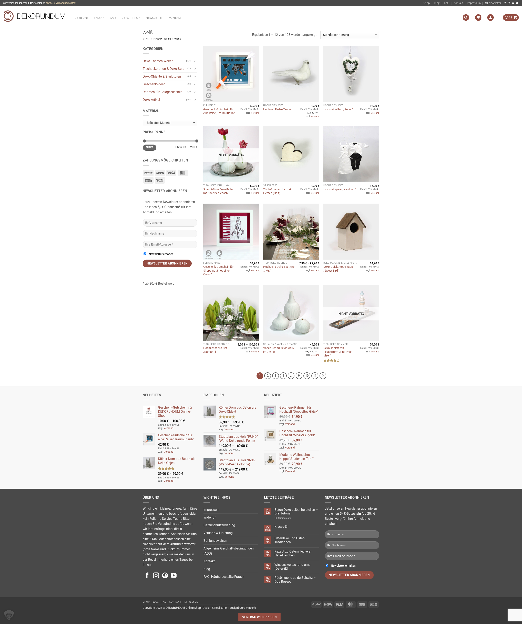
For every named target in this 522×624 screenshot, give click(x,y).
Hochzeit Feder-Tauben (277, 109)
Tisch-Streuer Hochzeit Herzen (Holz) (277, 191)
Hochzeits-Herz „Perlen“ (338, 109)
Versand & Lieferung (218, 533)
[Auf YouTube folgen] (517, 3)
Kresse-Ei (281, 527)
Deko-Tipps (130, 18)
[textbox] (169, 123)
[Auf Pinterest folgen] (513, 3)
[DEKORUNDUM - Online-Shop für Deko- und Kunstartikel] (34, 15)
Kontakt (458, 3)
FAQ (446, 3)
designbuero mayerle (243, 607)
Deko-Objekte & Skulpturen (162, 76)
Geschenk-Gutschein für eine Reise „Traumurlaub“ (219, 111)
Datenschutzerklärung (219, 525)
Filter (149, 147)
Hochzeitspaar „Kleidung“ (339, 189)
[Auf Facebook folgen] (505, 3)
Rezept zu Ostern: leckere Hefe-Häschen (292, 553)
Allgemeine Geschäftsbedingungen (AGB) (228, 550)
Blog (437, 3)
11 (314, 375)
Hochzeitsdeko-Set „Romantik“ (215, 349)
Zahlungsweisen (215, 541)
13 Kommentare (287, 518)
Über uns (81, 18)
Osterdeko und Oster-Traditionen (289, 540)
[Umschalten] (194, 61)
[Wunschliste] (478, 17)
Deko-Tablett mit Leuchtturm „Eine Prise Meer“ (337, 351)
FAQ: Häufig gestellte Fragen (223, 577)
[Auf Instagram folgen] (509, 3)
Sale (113, 18)
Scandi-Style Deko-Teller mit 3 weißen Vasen (218, 191)
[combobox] (170, 122)
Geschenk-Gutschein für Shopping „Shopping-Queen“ (218, 270)
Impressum (474, 3)
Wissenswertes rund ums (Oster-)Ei (292, 566)
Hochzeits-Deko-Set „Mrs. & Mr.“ (279, 268)
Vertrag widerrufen (259, 617)
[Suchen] (466, 17)
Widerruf (209, 517)
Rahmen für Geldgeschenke (162, 92)
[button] (493, 3)
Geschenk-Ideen (154, 84)
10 (307, 375)
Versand (255, 113)
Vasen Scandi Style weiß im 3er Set (278, 349)
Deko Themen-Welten (158, 61)
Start (146, 38)
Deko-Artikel (151, 100)
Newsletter (154, 18)
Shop (427, 3)
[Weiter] (323, 375)
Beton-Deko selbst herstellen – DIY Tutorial (296, 511)
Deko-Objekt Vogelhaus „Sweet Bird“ (338, 268)
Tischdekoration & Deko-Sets (163, 69)
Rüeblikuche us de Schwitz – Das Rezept (295, 579)
